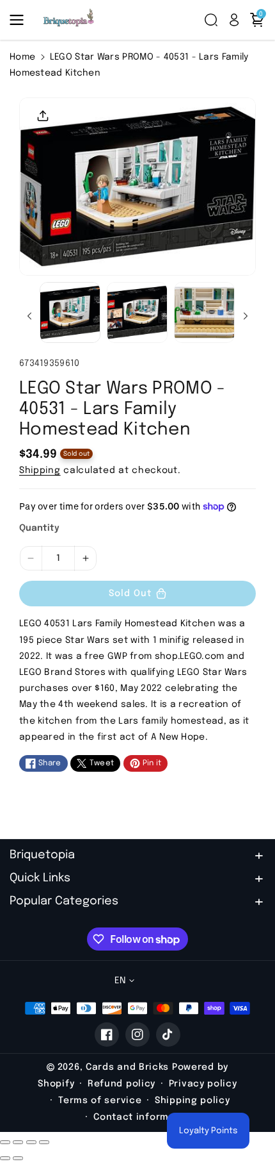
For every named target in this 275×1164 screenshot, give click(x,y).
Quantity (39, 528)
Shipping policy (192, 1100)
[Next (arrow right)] (18, 1158)
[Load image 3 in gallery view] (204, 312)
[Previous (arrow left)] (5, 1158)
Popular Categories (64, 901)
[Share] (18, 1142)
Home (22, 57)
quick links (40, 878)
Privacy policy (203, 1083)
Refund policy (121, 1083)
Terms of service (99, 1100)
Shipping (40, 470)
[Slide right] (245, 316)
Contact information (143, 1117)
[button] (20, 20)
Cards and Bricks (127, 1067)
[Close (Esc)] (5, 1142)
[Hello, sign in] (234, 20)
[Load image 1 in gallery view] (70, 312)
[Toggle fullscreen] (31, 1142)
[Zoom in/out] (44, 1142)
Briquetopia (42, 855)
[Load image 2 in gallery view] (137, 312)
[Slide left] (29, 316)
